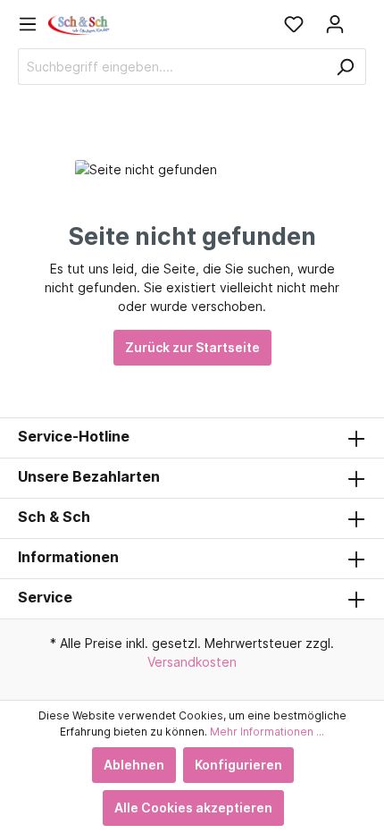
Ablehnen (134, 764)
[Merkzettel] (293, 24)
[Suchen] (345, 66)
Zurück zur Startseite (192, 347)
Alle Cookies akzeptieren (193, 807)
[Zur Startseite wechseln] (79, 23)
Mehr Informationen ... (267, 731)
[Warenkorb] (360, 18)
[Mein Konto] (334, 24)
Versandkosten (192, 661)
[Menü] (33, 24)
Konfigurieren (238, 764)
